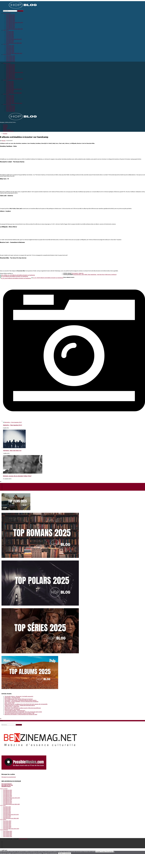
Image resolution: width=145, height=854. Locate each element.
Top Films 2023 (10, 32)
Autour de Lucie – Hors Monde (12, 709)
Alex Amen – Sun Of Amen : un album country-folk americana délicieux (23, 708)
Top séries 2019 (10, 52)
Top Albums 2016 (10, 26)
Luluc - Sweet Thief (9, 702)
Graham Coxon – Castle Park (12, 706)
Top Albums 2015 (10, 27)
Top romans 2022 (10, 58)
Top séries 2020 (10, 50)
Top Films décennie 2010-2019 (14, 39)
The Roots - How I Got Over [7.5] (12, 450)
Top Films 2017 (10, 41)
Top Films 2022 (10, 34)
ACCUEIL (5, 124)
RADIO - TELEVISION (8, 131)
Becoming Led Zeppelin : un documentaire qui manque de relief (21, 714)
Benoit (4, 140)
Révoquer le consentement (9, 777)
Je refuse (103, 851)
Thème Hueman (23, 838)
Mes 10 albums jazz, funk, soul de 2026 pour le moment (19, 699)
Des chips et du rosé (7, 785)
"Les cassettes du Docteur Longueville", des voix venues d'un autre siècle (23, 711)
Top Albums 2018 (10, 23)
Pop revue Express (7, 783)
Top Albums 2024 (10, 14)
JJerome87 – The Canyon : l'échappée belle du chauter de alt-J (21, 700)
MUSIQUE (5, 126)
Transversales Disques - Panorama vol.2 (15, 710)
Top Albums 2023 (10, 16)
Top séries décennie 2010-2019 (14, 53)
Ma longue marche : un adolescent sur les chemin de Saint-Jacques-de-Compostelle (26, 704)
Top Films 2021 (10, 35)
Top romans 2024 (10, 55)
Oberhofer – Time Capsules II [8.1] (12, 425)
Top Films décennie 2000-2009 (14, 43)
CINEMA (5, 127)
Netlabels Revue (6, 786)
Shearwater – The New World (12, 697)
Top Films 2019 (10, 38)
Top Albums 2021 (10, 18)
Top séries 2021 (10, 49)
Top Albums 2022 (10, 17)
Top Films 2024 (10, 31)
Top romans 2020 (10, 61)
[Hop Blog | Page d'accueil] (19, 8)
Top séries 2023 (10, 46)
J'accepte (98, 851)
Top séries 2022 (10, 48)
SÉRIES (5, 128)
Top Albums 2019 (10, 21)
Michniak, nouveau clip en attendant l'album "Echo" (17, 476)
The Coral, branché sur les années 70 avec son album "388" (20, 713)
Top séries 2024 (10, 45)
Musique (5, 133)
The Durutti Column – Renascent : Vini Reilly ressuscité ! (19, 696)
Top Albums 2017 (10, 25)
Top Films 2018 (10, 40)
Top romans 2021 (10, 59)
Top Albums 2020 (10, 20)
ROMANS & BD (6, 129)
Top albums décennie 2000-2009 (14, 29)
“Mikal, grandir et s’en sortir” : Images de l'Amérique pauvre (20, 705)
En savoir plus (110, 851)
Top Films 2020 (10, 36)
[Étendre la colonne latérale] (0, 481)
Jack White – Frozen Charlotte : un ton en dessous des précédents (21, 701)
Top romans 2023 (10, 57)
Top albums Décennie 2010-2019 (14, 22)
